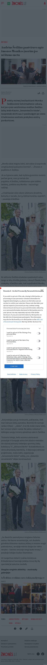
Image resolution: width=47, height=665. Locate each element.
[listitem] (23, 328)
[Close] (43, 291)
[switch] (38, 333)
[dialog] (23, 332)
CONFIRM (14, 366)
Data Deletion (11, 374)
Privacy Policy (35, 374)
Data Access (23, 374)
